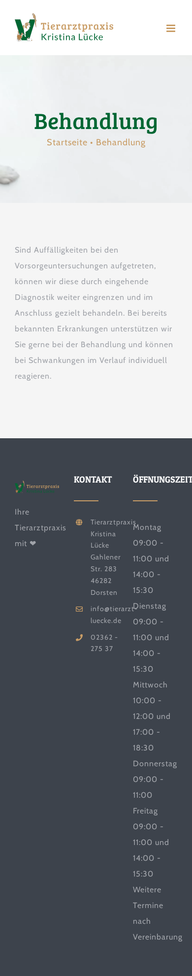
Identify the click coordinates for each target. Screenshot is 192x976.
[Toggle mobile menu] (171, 28)
